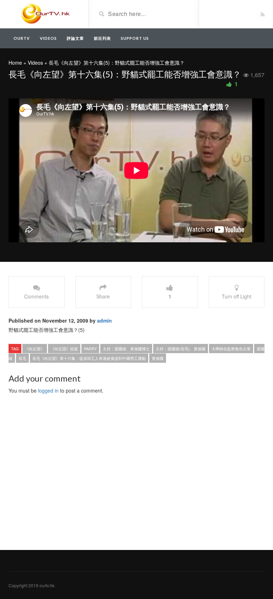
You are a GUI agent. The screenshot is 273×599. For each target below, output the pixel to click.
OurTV (22, 38)
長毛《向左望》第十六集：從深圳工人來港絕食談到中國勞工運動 (89, 358)
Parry (90, 348)
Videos (48, 38)
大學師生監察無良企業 (231, 348)
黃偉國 (158, 358)
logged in (48, 390)
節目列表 (102, 38)
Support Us (135, 38)
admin (104, 320)
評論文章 (75, 38)
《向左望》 (34, 348)
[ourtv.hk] (46, 13)
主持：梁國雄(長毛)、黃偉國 (180, 348)
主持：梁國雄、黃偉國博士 (126, 348)
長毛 (22, 358)
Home (15, 62)
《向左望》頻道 (64, 348)
